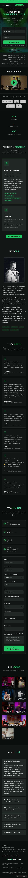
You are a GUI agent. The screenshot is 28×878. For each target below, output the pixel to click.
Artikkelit (18, 856)
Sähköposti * (6, 34)
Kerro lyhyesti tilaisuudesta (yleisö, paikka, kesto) (13, 633)
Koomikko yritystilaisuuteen (8, 849)
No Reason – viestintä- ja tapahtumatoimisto (17, 873)
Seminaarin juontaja (14, 853)
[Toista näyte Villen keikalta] (14, 82)
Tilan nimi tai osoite (9, 618)
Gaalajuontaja (5, 853)
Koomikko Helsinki (13, 851)
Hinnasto (13, 856)
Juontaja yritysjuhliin (21, 849)
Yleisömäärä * (17, 28)
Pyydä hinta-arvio (14, 42)
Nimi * (5, 559)
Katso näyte (14, 49)
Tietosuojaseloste (21, 867)
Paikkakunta (7, 611)
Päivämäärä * (6, 28)
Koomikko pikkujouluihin (8, 847)
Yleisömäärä (7, 625)
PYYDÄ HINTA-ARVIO (14, 236)
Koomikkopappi (5, 856)
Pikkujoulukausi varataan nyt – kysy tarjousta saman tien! (14, 1)
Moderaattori (5, 851)
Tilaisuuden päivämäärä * (11, 574)
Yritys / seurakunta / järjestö (11, 596)
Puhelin (6, 589)
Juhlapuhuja (22, 851)
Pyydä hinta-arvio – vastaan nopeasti (15, 648)
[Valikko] (25, 5)
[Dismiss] (26, 876)
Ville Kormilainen (6, 5)
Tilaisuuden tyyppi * (9, 581)
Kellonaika (7, 603)
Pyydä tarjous (19, 5)
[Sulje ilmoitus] (26, 1)
